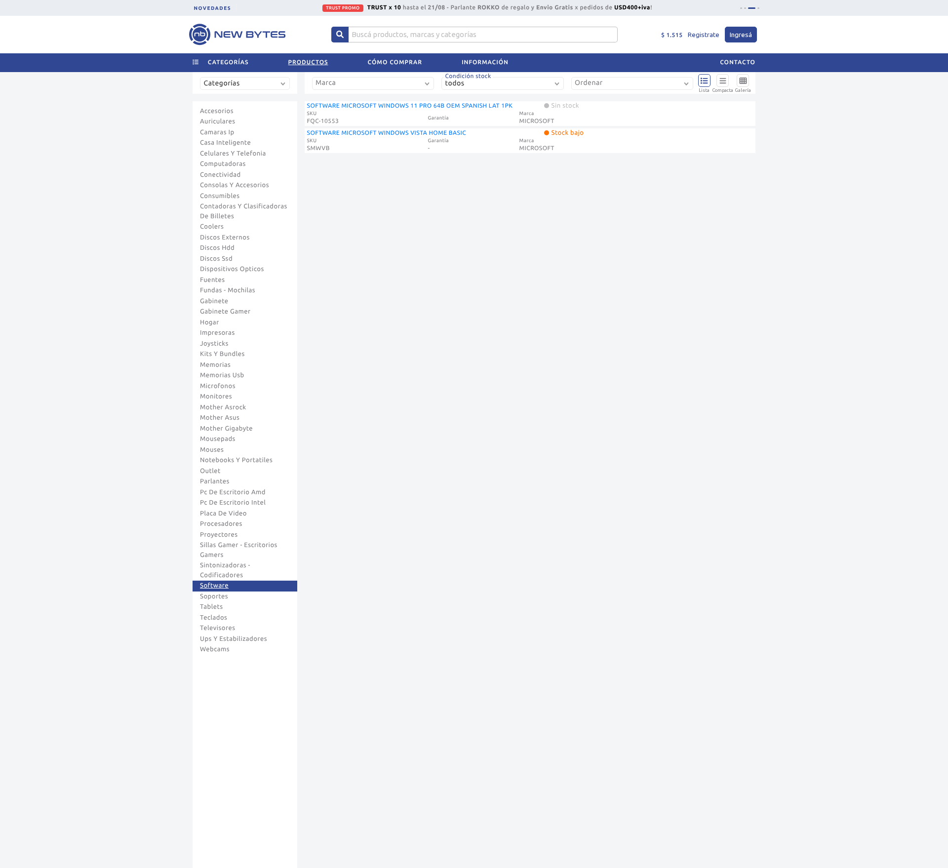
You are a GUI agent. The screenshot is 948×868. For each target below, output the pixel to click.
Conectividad (220, 174)
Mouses (212, 449)
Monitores (216, 396)
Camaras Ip (217, 132)
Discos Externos (225, 237)
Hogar (209, 322)
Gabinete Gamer (225, 311)
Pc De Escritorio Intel (233, 502)
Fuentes (212, 279)
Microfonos (218, 386)
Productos (308, 62)
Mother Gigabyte (226, 428)
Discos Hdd (217, 247)
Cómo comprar (395, 62)
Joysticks (214, 343)
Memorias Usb (222, 375)
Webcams (215, 649)
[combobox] (246, 87)
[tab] (741, 8)
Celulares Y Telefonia (233, 153)
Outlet (210, 471)
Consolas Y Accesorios (234, 185)
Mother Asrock (223, 407)
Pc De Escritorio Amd (233, 492)
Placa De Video (223, 513)
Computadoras (223, 163)
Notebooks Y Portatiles (236, 460)
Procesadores (221, 523)
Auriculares (218, 121)
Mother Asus (219, 417)
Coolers (212, 226)
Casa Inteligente (225, 142)
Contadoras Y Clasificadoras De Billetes (243, 211)
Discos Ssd (216, 258)
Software (214, 585)
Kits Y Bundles (222, 354)
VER (579, 7)
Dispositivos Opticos (232, 269)
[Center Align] (340, 34)
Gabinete (214, 301)
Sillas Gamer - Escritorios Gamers (238, 550)
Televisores (218, 628)
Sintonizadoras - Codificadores (225, 570)
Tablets (211, 606)
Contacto (737, 62)
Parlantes (215, 481)
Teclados (213, 617)
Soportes (214, 596)
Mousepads (218, 438)
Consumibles (220, 196)
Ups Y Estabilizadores (233, 638)
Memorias (215, 364)
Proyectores (218, 534)
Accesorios (217, 111)
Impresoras (217, 332)
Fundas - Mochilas (227, 290)
